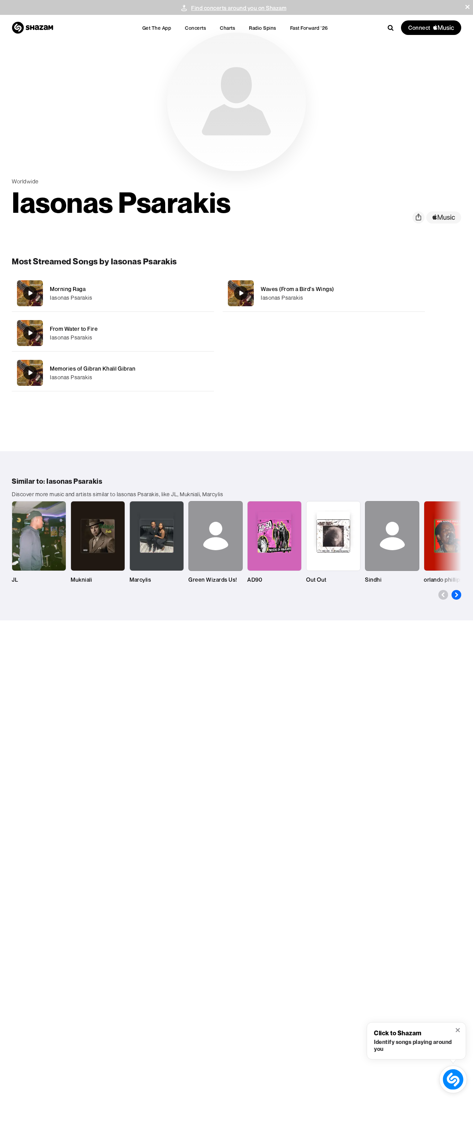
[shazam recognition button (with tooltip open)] (453, 1079)
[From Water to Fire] (113, 333)
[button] (467, 6)
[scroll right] (456, 595)
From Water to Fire (74, 328)
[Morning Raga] (113, 293)
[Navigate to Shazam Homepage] (32, 28)
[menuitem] (156, 28)
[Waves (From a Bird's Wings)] (324, 293)
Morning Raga (68, 288)
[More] (204, 293)
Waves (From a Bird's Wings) (297, 288)
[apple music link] (443, 217)
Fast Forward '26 (309, 28)
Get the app (156, 28)
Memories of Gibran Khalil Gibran (92, 368)
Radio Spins (262, 28)
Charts (227, 28)
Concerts (195, 28)
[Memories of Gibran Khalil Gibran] (113, 373)
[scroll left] (443, 595)
